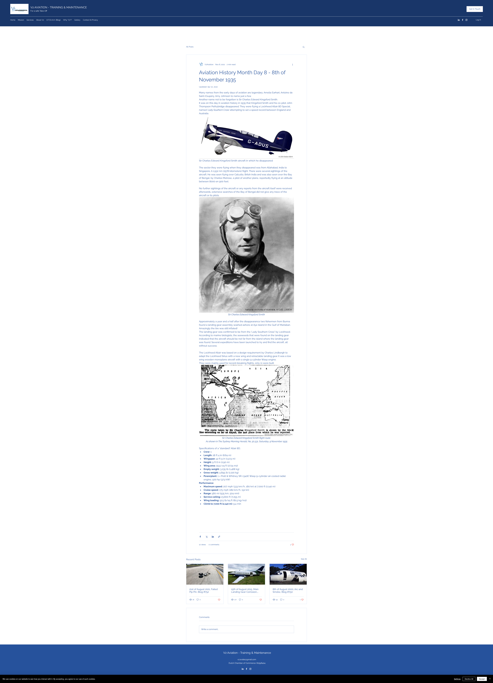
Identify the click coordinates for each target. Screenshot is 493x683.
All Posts (189, 47)
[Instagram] (466, 20)
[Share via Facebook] (200, 536)
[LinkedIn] (458, 20)
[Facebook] (462, 20)
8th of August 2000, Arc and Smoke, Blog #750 (288, 590)
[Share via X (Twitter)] (206, 536)
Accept (482, 679)
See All (304, 559)
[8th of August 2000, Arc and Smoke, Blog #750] (288, 574)
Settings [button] (457, 679)
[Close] (489, 679)
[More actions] (292, 64)
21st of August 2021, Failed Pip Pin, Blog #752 (203, 590)
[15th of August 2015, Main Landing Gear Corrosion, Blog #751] (246, 574)
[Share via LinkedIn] (213, 536)
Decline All (469, 679)
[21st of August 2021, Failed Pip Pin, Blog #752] (204, 574)
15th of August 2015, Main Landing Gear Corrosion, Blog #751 (245, 590)
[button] (303, 47)
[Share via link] (219, 536)
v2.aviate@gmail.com (247, 659)
